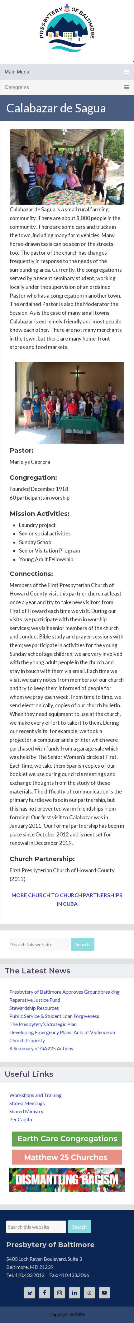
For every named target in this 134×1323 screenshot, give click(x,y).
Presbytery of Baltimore (67, 28)
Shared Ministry (26, 1111)
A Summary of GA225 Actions (41, 1048)
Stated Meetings (27, 1103)
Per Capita (20, 1119)
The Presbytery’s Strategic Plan (43, 1024)
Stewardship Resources (34, 1008)
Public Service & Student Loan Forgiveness (54, 1016)
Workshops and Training (35, 1095)
